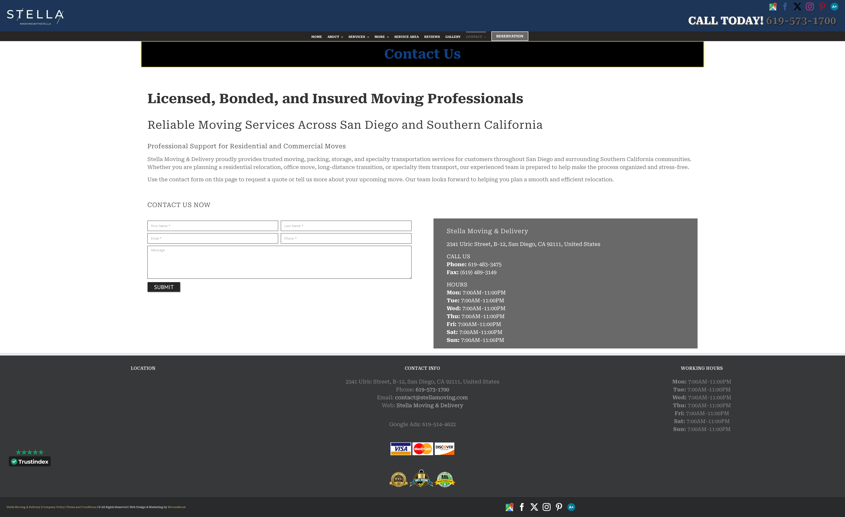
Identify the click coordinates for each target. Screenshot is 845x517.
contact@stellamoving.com (431, 397)
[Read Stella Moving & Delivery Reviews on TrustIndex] (29, 462)
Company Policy (53, 507)
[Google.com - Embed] (143, 411)
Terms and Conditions (81, 507)
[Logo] (35, 15)
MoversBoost (177, 507)
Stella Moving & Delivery (430, 405)
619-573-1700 (432, 390)
